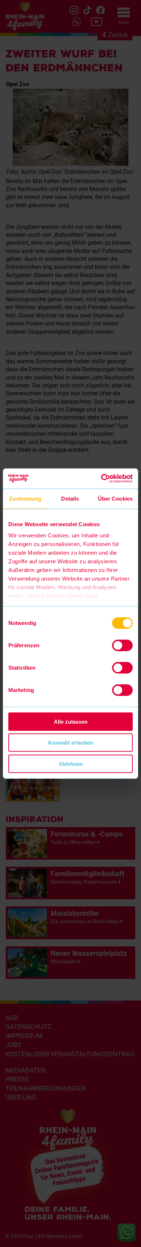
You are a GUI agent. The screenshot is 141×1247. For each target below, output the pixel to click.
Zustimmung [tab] (25, 498)
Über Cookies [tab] (115, 498)
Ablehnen (71, 763)
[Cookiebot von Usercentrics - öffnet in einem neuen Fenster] (101, 478)
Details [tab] (70, 498)
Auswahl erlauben (70, 743)
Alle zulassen (70, 721)
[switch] (122, 645)
